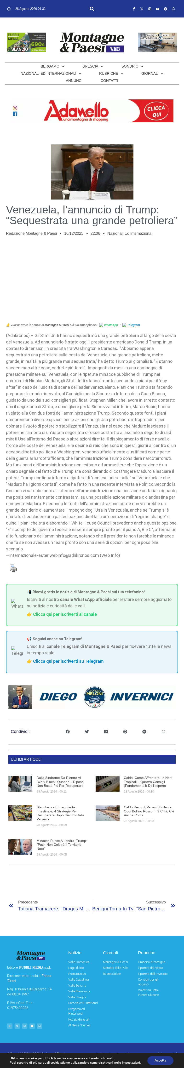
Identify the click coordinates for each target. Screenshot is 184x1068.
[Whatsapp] (173, 9)
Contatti (109, 81)
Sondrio (129, 66)
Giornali (150, 73)
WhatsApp (111, 325)
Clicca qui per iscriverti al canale (65, 614)
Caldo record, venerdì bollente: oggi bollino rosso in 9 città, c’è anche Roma (149, 811)
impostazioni (131, 1063)
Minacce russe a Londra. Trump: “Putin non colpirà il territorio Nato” (62, 845)
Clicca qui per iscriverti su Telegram (68, 661)
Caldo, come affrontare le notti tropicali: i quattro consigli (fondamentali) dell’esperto (148, 782)
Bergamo (50, 66)
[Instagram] (149, 9)
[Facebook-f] (134, 9)
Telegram (133, 325)
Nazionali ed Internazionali (48, 73)
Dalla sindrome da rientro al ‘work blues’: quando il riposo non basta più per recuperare (60, 782)
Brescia (90, 66)
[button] (92, 9)
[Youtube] (157, 9)
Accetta (160, 1060)
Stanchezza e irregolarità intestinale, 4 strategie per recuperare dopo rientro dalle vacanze (60, 813)
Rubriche (108, 73)
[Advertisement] (92, 281)
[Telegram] (165, 9)
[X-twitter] (141, 9)
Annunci (74, 81)
